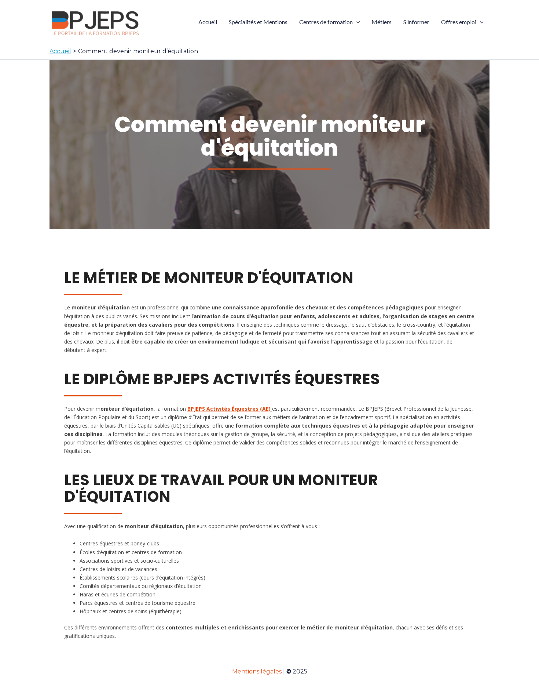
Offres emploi (458, 21)
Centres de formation (326, 21)
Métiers (381, 21)
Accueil (207, 21)
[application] (356, 22)
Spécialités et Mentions (258, 21)
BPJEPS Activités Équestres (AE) (229, 408)
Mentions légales (257, 671)
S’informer (416, 21)
